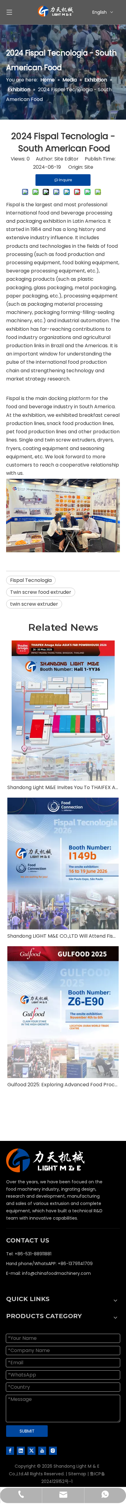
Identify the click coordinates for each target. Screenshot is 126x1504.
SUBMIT (27, 1431)
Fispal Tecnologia (31, 580)
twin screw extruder (34, 604)
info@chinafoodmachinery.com (56, 1273)
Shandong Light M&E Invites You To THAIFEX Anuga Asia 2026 (63, 787)
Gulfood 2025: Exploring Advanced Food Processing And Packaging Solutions (63, 1084)
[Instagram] (53, 1450)
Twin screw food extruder (40, 592)
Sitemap (77, 1474)
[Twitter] (31, 1450)
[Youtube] (42, 1450)
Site (88, 167)
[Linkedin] (21, 1450)
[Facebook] (10, 1450)
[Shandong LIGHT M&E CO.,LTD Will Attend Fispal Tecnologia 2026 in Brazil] (63, 863)
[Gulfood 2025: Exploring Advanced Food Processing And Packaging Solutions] (63, 1012)
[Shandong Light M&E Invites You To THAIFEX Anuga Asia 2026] (63, 710)
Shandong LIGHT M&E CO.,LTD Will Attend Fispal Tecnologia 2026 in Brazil (63, 936)
